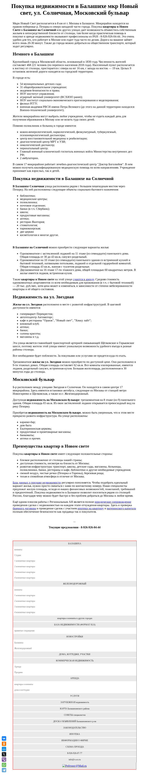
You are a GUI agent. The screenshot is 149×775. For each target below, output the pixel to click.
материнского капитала (121, 508)
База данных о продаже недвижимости (37, 482)
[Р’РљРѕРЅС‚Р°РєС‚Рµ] (4, 738)
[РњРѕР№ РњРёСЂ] (4, 749)
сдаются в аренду (83, 279)
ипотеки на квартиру (91, 508)
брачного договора (24, 508)
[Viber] (4, 759)
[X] (4, 754)
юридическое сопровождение (113, 501)
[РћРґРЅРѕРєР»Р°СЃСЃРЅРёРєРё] (4, 744)
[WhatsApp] (4, 765)
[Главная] (74, 536)
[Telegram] (4, 770)
